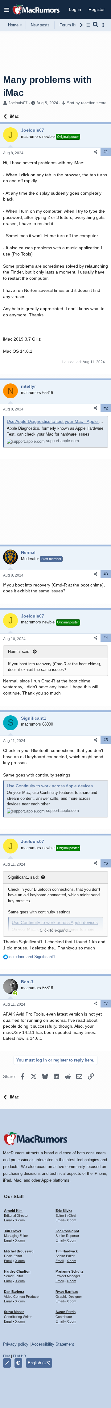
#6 (106, 863)
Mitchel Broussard (19, 1251)
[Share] (96, 152)
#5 (106, 740)
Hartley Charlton (17, 1271)
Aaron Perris (66, 1312)
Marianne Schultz (70, 1271)
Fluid (6, 1356)
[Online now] (15, 993)
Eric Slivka (64, 1210)
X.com (20, 1220)
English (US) (39, 1362)
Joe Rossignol (67, 1231)
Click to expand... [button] (55, 930)
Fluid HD (19, 1356)
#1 (106, 152)
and (32, 956)
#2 (106, 408)
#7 (106, 1003)
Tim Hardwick (67, 1251)
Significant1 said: (23, 877)
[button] (6, 10)
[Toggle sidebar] (104, 25)
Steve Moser (14, 1312)
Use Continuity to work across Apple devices (50, 785)
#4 (106, 638)
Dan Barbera (14, 1291)
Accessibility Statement (52, 1344)
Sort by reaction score (86, 103)
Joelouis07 (17, 103)
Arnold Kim (13, 1210)
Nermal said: (19, 651)
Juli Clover (12, 1231)
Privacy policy (15, 1344)
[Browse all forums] (87, 24)
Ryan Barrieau (67, 1291)
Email (8, 1220)
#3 (106, 574)
